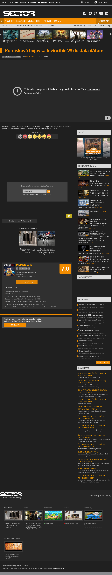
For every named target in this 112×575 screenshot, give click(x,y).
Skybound (23, 273)
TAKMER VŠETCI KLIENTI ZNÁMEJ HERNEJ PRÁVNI (42, 42)
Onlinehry (32, 2)
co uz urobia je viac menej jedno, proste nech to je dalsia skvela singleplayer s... (94, 481)
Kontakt (25, 566)
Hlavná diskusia (83, 351)
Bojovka (21, 275)
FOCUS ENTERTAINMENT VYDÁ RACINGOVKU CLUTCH (100, 269)
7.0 (65, 268)
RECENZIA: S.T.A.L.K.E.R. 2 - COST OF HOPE (61, 42)
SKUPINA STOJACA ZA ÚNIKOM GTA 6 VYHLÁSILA (94, 42)
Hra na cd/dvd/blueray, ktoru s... (90, 315)
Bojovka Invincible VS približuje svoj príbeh (19, 296)
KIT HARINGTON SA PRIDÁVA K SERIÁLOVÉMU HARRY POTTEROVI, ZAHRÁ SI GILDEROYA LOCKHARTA (92, 223)
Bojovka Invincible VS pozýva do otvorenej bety (21, 299)
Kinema (23, 2)
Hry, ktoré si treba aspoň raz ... (89, 320)
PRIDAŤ (90, 26)
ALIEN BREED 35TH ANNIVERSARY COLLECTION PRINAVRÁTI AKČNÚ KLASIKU (91, 249)
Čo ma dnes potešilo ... (86, 330)
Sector (4, 2)
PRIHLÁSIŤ (15, 325)
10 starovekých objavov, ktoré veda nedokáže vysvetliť (12, 556)
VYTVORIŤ (99, 363)
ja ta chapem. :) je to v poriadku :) (89, 377)
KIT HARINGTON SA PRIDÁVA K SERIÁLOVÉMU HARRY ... (90, 408)
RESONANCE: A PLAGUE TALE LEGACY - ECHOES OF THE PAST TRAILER (99, 193)
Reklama (18, 566)
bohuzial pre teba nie (85, 404)
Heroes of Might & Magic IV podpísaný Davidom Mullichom (93, 158)
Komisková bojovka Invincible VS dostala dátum (21, 304)
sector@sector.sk (58, 569)
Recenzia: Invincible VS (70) (14, 291)
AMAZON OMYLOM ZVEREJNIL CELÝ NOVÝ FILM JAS (10, 42)
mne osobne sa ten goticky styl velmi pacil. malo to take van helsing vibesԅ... (94, 440)
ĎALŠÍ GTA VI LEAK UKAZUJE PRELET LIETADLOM (77, 42)
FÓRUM (57, 21)
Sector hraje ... (83, 346)
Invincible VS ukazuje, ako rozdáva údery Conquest (22, 302)
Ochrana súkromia (9, 566)
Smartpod (13, 2)
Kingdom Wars (49, 523)
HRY (38, 21)
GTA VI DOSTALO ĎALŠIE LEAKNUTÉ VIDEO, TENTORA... (92, 374)
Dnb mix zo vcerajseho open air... (90, 305)
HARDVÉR (47, 21)
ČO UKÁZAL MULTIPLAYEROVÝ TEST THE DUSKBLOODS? (99, 183)
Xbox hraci (82, 310)
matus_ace (29, 56)
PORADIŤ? (102, 26)
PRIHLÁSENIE (103, 2)
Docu (58, 2)
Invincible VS (9, 294)
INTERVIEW (29, 26)
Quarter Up (32, 273)
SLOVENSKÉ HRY (40, 26)
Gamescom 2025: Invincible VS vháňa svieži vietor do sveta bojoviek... (28, 307)
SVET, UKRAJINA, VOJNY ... (88, 452)
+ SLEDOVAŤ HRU (26, 282)
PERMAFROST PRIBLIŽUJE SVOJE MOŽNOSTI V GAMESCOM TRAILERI (91, 204)
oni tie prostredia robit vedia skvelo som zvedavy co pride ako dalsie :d (91, 421)
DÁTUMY (50, 26)
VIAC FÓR (106, 363)
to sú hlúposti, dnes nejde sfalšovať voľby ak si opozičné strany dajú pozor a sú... (93, 471)
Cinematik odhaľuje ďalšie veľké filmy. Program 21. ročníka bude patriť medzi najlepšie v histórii (33, 526)
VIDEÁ (30, 21)
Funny (51, 2)
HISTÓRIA (10, 26)
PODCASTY (20, 26)
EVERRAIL (94, 211)
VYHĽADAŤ (78, 26)
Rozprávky (42, 2)
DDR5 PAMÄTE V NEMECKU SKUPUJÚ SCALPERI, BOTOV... (92, 381)
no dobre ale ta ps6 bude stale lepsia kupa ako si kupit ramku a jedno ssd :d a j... (93, 386)
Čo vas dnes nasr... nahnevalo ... (89, 335)
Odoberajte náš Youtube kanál (20, 221)
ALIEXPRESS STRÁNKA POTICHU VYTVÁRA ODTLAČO (27, 42)
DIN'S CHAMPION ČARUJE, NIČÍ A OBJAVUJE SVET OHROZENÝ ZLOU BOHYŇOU (93, 260)
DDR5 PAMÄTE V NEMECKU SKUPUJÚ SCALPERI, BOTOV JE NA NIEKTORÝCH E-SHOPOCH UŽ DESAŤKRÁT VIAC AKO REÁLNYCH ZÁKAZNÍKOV (93, 237)
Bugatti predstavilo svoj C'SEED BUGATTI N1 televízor (12, 525)
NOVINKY (9, 21)
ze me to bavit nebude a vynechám (89, 449)
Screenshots (82, 341)
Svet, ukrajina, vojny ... (86, 356)
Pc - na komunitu (84, 325)
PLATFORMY (103, 21)
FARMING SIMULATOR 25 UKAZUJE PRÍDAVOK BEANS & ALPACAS (100, 173)
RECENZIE (20, 21)
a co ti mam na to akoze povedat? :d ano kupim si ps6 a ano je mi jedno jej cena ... (93, 464)
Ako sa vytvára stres (71, 523)
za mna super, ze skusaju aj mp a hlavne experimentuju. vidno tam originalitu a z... (91, 431)
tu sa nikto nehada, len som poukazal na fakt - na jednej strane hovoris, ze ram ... (93, 395)
